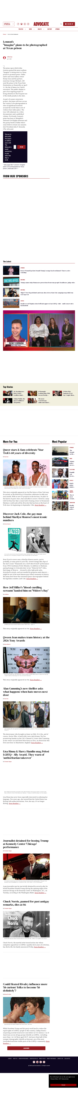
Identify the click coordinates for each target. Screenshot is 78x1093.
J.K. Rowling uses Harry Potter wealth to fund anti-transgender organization (19, 395)
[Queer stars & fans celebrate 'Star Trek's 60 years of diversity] (26, 472)
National (23, 279)
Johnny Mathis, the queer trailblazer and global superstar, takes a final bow (19, 402)
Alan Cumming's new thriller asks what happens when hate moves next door (25, 692)
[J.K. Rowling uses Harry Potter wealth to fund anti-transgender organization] (7, 393)
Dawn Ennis (6, 456)
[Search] (61, 24)
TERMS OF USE (60, 1058)
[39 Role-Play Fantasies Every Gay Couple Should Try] (57, 393)
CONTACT (10, 1058)
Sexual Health (71, 491)
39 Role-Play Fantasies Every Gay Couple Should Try (69, 394)
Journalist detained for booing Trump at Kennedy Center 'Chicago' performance (25, 844)
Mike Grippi (10, 56)
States (22, 301)
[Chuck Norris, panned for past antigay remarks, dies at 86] (26, 924)
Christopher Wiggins (8, 761)
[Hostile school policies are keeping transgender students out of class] (60, 506)
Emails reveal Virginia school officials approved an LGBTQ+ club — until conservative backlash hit (47, 304)
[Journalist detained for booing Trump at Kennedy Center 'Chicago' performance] (26, 866)
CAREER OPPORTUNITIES (23, 1058)
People (71, 480)
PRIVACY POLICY (42, 1058)
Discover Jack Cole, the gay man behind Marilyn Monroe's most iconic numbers (25, 517)
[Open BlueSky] (21, 24)
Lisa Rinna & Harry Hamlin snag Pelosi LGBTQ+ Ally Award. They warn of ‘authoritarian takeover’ (26, 755)
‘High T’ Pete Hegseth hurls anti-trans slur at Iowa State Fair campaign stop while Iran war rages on (47, 293)
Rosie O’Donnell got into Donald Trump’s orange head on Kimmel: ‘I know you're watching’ (45, 271)
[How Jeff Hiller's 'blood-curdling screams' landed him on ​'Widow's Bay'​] (26, 610)
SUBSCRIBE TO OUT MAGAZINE (7, 24)
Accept (63, 1085)
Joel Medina (6, 594)
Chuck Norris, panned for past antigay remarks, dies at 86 (26, 903)
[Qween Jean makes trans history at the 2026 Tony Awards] (26, 660)
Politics (21, 29)
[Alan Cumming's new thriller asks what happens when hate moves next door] (26, 714)
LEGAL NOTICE (67, 1058)
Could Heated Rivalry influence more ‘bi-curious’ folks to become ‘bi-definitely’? (25, 987)
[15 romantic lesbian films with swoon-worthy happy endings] (32, 393)
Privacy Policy (54, 1079)
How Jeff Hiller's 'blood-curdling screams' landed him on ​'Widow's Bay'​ (25, 588)
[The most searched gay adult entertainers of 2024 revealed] (32, 400)
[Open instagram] (28, 24)
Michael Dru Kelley (7, 994)
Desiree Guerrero (7, 524)
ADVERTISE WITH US (34, 1058)
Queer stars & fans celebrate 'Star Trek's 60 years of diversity (23, 451)
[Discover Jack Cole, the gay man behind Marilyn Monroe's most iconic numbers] (26, 539)
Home (4, 34)
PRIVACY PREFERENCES (51, 1058)
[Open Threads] (25, 24)
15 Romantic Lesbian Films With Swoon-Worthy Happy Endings (44, 394)
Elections (72, 469)
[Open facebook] (18, 24)
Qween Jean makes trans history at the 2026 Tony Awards (26, 638)
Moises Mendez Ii (7, 644)
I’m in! (21, 147)
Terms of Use (64, 1079)
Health (40, 29)
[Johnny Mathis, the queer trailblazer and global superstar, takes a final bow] (7, 400)
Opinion (57, 29)
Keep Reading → (40, 505)
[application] (39, 330)
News (30, 29)
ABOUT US (15, 1058)
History (49, 29)
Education (72, 502)
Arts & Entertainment (13, 34)
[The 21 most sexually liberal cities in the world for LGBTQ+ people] (60, 495)
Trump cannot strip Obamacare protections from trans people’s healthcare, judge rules (48, 283)
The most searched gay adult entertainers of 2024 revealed (44, 401)
